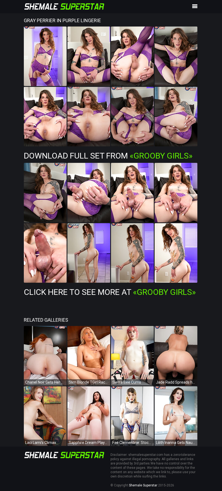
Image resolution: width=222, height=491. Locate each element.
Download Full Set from (108, 155)
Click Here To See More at (110, 292)
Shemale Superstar (143, 485)
